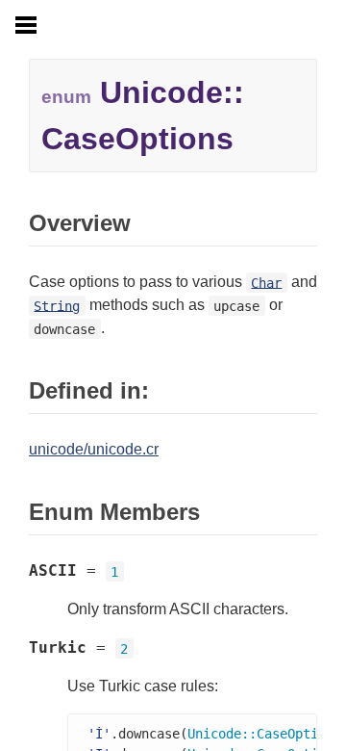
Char (266, 282)
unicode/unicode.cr (94, 449)
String (57, 305)
